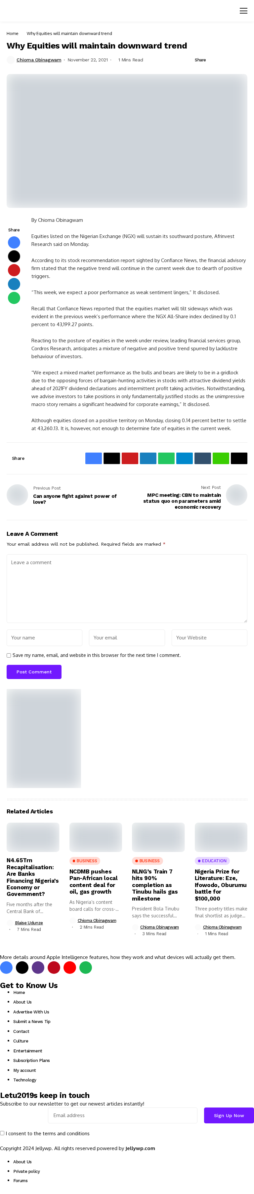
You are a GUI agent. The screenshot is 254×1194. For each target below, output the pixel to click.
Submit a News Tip (31, 1021)
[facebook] (6, 967)
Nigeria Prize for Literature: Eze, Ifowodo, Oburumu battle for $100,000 (221, 885)
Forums (20, 1180)
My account (24, 1070)
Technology (24, 1079)
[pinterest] (54, 967)
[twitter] (22, 967)
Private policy (26, 1171)
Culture (20, 1041)
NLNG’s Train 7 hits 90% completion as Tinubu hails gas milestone (155, 885)
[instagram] (38, 967)
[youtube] (70, 967)
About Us (22, 1002)
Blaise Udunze (29, 922)
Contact (21, 1031)
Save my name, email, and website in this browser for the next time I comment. (97, 655)
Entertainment (27, 1050)
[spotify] (85, 967)
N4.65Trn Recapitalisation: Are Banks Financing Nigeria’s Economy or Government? (33, 877)
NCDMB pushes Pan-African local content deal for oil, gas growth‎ (93, 881)
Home (13, 33)
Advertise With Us (31, 1011)
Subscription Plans (31, 1060)
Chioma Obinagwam (39, 59)
